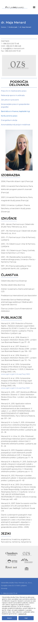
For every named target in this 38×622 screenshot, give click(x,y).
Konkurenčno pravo (9, 116)
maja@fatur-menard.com (13, 48)
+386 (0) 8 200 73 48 (11, 44)
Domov (3, 27)
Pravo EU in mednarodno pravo (13, 91)
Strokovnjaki (13, 27)
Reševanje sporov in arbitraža (13, 95)
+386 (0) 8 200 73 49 (13, 51)
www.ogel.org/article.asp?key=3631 (15, 388)
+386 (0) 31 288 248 (13, 46)
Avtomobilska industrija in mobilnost (15, 125)
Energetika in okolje (9, 120)
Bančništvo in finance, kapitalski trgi (15, 111)
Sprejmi (9, 618)
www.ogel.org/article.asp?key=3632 (15, 374)
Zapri (26, 618)
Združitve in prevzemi (10, 100)
